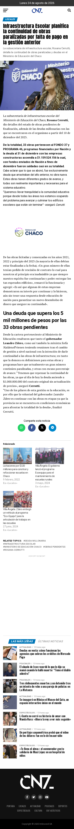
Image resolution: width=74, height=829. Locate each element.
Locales (22, 806)
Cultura (38, 810)
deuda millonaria (35, 541)
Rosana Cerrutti (14, 550)
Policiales (49, 806)
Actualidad (35, 806)
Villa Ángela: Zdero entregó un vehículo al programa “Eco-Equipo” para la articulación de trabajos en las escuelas (17, 516)
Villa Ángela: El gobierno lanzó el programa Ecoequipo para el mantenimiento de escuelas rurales (47, 472)
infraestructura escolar (19, 544)
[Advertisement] (37, 596)
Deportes (62, 806)
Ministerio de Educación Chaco (22, 547)
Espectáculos (23, 810)
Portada (11, 806)
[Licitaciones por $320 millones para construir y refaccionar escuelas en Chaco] (17, 456)
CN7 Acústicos (53, 810)
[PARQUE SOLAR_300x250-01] (37, 233)
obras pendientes (55, 547)
